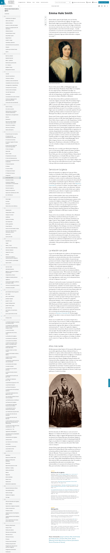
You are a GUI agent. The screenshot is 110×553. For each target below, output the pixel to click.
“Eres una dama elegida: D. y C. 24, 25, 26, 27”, (68, 474)
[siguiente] (108, 277)
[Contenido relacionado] (104, 6)
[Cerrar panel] (19, 6)
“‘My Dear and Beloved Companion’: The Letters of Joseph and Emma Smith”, (64, 485)
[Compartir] (46, 24)
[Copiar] (46, 22)
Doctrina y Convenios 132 (62, 313)
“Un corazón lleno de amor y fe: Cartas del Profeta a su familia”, (64, 489)
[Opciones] (107, 6)
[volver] (2, 6)
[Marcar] (46, 20)
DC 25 (74, 519)
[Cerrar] (46, 17)
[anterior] (22, 277)
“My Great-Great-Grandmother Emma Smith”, (67, 481)
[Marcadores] (102, 6)
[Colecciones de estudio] (99, 6)
